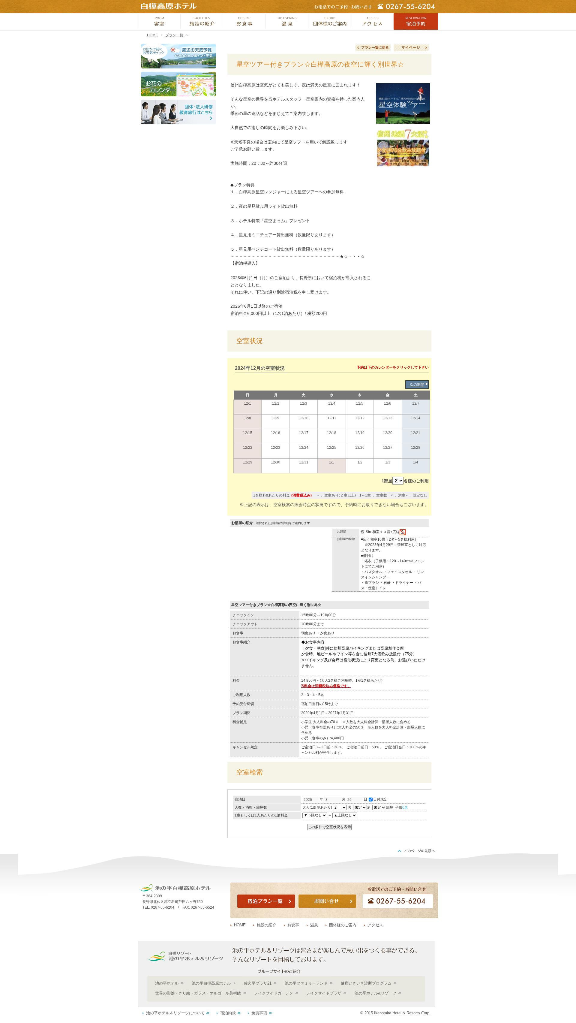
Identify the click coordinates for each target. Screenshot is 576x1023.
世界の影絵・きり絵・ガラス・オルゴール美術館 (198, 993)
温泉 (314, 925)
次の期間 (417, 384)
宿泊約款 (228, 1013)
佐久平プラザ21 (258, 983)
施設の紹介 (266, 925)
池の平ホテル (166, 983)
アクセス (375, 925)
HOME (152, 35)
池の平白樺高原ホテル (211, 983)
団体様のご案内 (342, 925)
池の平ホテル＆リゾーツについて (175, 1013)
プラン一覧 (174, 35)
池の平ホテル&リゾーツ (375, 993)
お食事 (293, 925)
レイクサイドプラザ (323, 993)
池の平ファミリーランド (306, 983)
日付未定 (380, 799)
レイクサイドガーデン (273, 993)
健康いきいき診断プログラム (366, 983)
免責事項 (259, 1013)
